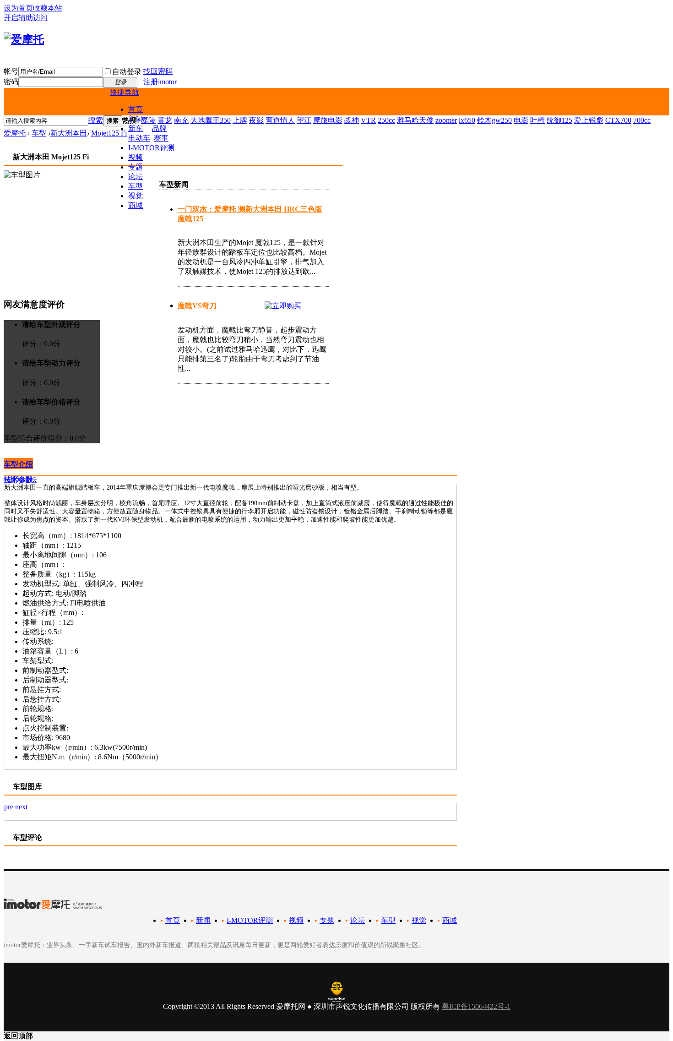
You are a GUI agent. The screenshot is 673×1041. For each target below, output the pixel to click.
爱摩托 (15, 133)
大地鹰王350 (210, 120)
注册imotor (160, 82)
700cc (642, 120)
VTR (368, 120)
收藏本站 (47, 8)
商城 (135, 205)
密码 (11, 82)
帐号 (11, 71)
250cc (386, 120)
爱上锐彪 (588, 120)
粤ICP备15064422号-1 (476, 1006)
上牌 (240, 120)
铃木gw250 (494, 120)
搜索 (95, 120)
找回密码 (158, 71)
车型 (135, 186)
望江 (304, 120)
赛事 (161, 138)
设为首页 (18, 8)
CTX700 (618, 120)
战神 (351, 120)
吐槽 (537, 120)
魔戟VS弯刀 (197, 306)
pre (8, 807)
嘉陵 (148, 120)
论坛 (135, 176)
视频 (135, 157)
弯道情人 (280, 120)
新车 (135, 128)
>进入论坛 (20, 480)
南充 (181, 120)
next (21, 807)
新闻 (203, 920)
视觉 (135, 196)
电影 (521, 120)
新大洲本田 (68, 133)
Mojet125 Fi (109, 133)
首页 (135, 109)
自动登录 (126, 72)
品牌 (159, 128)
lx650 (467, 120)
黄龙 (164, 120)
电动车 (139, 138)
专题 (135, 167)
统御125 (559, 120)
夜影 (256, 120)
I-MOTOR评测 (151, 148)
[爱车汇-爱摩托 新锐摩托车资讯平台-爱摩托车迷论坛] (24, 39)
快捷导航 (124, 92)
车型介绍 (18, 464)
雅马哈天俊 (415, 120)
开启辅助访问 (26, 18)
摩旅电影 (327, 120)
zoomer (446, 120)
